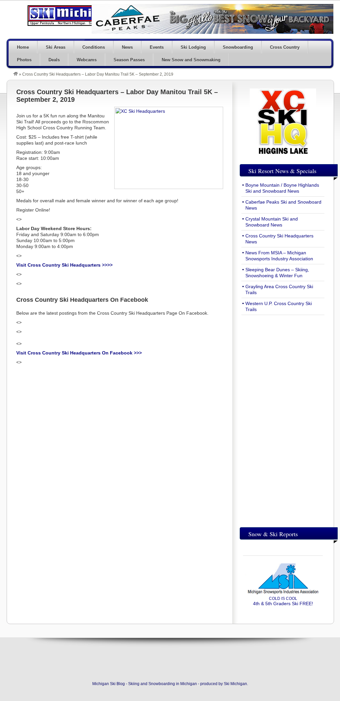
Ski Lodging (193, 47)
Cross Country (284, 47)
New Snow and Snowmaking (191, 59)
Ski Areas (55, 47)
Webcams (87, 59)
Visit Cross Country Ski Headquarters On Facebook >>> (79, 352)
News (127, 47)
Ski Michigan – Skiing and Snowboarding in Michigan (73, 15)
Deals (54, 59)
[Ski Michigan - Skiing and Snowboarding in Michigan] (15, 74)
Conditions (93, 47)
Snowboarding (238, 47)
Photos (24, 59)
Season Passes (129, 59)
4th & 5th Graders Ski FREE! (283, 601)
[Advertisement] (283, 419)
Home (23, 47)
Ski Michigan (235, 683)
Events (157, 47)
